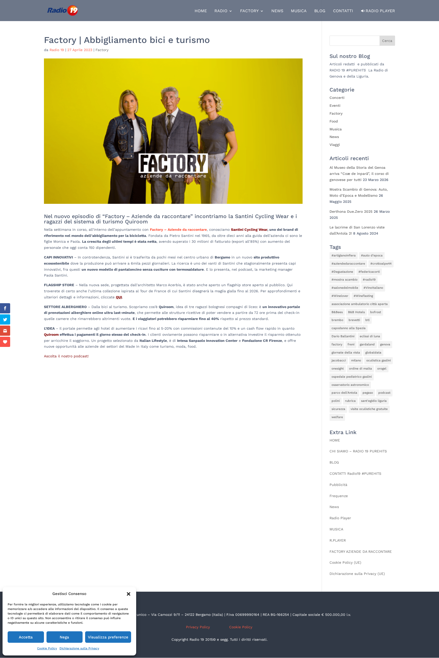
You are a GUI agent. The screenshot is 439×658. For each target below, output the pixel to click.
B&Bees (337, 312)
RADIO (220, 11)
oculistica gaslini (378, 360)
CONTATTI (343, 11)
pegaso (368, 392)
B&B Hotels (356, 312)
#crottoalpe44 (380, 263)
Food (334, 121)
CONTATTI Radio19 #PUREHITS (355, 473)
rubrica (350, 401)
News (334, 137)
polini (336, 401)
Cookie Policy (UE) (345, 562)
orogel (381, 368)
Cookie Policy (47, 648)
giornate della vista (346, 352)
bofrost (375, 312)
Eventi (335, 105)
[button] (128, 593)
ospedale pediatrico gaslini (352, 376)
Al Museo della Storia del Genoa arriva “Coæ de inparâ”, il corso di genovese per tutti (359, 173)
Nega (64, 637)
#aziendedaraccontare (348, 263)
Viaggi (335, 145)
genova (385, 344)
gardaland (367, 344)
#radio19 (369, 279)
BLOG (319, 11)
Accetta (26, 637)
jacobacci (339, 360)
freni (351, 344)
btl (367, 320)
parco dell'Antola (344, 392)
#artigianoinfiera (344, 255)
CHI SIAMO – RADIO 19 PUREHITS (358, 451)
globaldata (373, 352)
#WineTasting (363, 296)
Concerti (337, 98)
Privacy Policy (198, 627)
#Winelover (340, 296)
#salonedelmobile (345, 287)
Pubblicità (338, 485)
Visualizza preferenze (108, 637)
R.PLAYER (338, 540)
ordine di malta (360, 368)
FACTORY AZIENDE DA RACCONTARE (361, 551)
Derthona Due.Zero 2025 (351, 211)
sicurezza (338, 409)
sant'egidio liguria (374, 401)
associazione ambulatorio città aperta (360, 304)
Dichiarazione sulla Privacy (79, 648)
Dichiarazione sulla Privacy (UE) (357, 574)
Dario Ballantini (343, 336)
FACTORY (249, 11)
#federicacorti (369, 271)
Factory (102, 50)
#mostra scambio (344, 279)
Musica (336, 129)
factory (337, 344)
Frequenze (339, 496)
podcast (384, 392)
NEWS (277, 11)
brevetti (354, 320)
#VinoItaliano (373, 287)
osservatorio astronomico (350, 385)
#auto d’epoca (372, 255)
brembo (337, 320)
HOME (201, 11)
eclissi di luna (370, 336)
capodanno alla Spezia (349, 328)
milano (356, 360)
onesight (338, 368)
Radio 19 (57, 50)
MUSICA (299, 11)
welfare (337, 417)
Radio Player (380, 10)
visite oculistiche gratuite (369, 409)
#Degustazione (342, 271)
